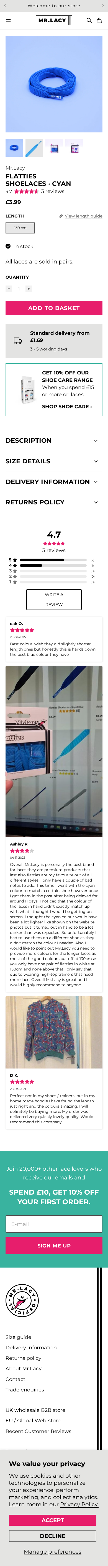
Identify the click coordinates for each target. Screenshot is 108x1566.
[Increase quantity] (28, 289)
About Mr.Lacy (24, 1368)
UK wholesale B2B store (35, 1410)
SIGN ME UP (54, 1246)
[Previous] (6, 6)
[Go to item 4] (74, 148)
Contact (15, 1379)
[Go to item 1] (14, 148)
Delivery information (31, 1347)
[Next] (103, 6)
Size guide (18, 1337)
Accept (53, 1520)
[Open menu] (8, 20)
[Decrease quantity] (9, 289)
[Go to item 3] (54, 148)
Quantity (17, 277)
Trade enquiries (25, 1390)
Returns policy (23, 1358)
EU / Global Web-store (33, 1420)
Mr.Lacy (15, 168)
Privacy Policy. (79, 1504)
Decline (52, 1536)
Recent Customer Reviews (38, 1431)
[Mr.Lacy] (54, 20)
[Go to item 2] (34, 148)
